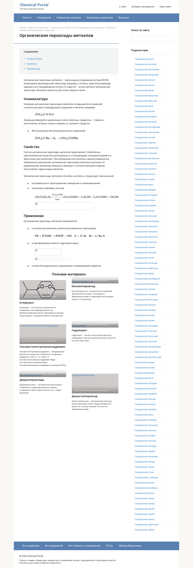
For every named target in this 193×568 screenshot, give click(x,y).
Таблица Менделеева (130, 545)
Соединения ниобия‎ (145, 310)
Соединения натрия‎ (145, 289)
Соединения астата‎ (145, 85)
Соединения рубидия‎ (146, 383)
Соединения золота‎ (145, 174)
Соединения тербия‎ (145, 451)
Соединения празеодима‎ (148, 346)
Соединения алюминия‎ (147, 69)
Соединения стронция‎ (146, 425)
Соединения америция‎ (147, 74)
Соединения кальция (146, 216)
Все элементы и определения (84, 545)
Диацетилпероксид (84, 396)
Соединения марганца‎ (146, 268)
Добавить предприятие (143, 6)
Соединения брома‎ (145, 111)
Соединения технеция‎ (146, 456)
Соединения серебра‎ (146, 409)
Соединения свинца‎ (145, 399)
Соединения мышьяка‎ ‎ (147, 284)
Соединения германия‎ (146, 148)
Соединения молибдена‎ (147, 278)
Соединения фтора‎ (144, 493)
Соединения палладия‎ (146, 325)
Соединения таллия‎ (145, 435)
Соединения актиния (145, 64)
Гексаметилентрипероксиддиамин (42, 346)
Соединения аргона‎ (145, 80)
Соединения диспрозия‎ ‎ (147, 158)
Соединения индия (144, 179)
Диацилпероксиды (31, 379)
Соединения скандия (146, 420)
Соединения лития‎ (144, 257)
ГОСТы (109, 545)
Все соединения (30, 545)
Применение (33, 68)
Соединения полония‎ (146, 341)
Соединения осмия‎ (145, 320)
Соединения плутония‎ (146, 336)
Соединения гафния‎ (145, 142)
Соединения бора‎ (144, 106)
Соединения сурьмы (145, 430)
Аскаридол (26, 302)
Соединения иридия (145, 189)
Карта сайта (165, 6)
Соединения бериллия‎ (146, 95)
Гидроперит (79, 330)
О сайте (122, 6)
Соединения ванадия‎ (146, 116)
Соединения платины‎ (146, 331)
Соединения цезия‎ (144, 508)
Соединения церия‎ (144, 514)
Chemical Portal (34, 5)
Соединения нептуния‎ (146, 299)
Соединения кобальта (146, 226)
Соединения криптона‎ (146, 237)
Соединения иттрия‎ (145, 200)
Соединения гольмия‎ (146, 153)
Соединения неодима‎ (146, 294)
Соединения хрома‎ (145, 503)
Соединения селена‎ (145, 404)
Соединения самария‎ (146, 393)
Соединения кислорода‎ (147, 221)
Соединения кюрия (145, 247)
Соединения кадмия (145, 205)
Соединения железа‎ (145, 169)
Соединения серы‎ (144, 414)
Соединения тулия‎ (144, 472)
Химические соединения (100, 17)
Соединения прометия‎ (146, 352)
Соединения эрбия (144, 529)
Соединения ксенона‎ (146, 242)
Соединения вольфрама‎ (147, 127)
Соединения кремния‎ (146, 231)
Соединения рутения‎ (145, 388)
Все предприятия (54, 545)
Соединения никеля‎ (145, 305)
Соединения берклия (146, 101)
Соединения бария (144, 90)
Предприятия (44, 17)
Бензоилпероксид (83, 286)
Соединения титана (145, 461)
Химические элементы (69, 17)
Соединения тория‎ (144, 467)
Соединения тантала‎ (145, 441)
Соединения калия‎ (144, 210)
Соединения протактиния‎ (148, 357)
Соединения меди (144, 273)
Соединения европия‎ (146, 163)
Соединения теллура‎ (145, 446)
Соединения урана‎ (144, 482)
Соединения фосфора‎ (146, 488)
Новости (26, 17)
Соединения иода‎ (144, 184)
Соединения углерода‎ (146, 477)
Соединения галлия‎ (145, 137)
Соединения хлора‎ (144, 498)
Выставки (123, 17)
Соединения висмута (146, 121)
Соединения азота (144, 59)
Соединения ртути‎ (144, 378)
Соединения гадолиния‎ (147, 132)
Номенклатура (34, 58)
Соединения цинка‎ (144, 519)
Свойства (32, 63)
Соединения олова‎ (144, 315)
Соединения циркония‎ (146, 524)
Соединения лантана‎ (145, 252)
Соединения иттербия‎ (146, 195)
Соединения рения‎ (144, 367)
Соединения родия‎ (144, 373)
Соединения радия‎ (144, 362)
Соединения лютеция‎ (146, 263)
